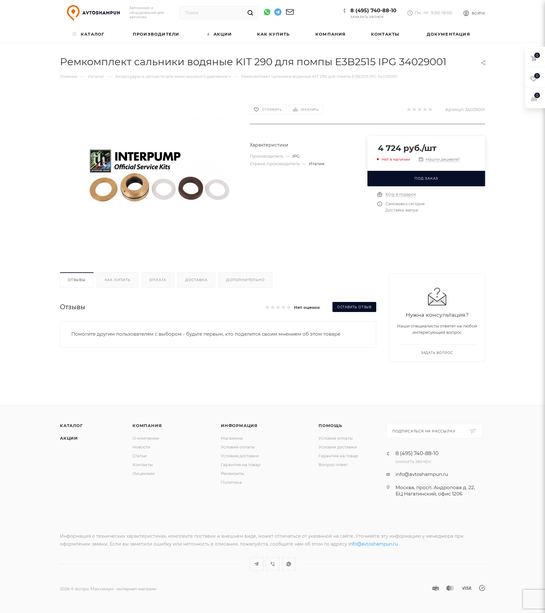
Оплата (157, 280)
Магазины (232, 438)
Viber (272, 564)
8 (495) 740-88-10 (373, 11)
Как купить (118, 280)
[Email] (290, 14)
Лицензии (143, 473)
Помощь (330, 425)
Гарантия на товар (241, 464)
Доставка (196, 280)
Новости (141, 446)
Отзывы (77, 280)
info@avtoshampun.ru (422, 474)
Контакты (142, 464)
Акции (69, 438)
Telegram (256, 564)
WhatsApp (289, 564)
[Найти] (250, 12)
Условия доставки (240, 455)
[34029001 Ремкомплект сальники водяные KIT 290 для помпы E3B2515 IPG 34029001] (159, 175)
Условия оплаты (238, 446)
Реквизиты (232, 473)
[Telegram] (278, 13)
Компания (147, 425)
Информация (239, 425)
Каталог (71, 425)
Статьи (139, 455)
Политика (231, 482)
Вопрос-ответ (333, 464)
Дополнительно (245, 280)
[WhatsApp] (267, 12)
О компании (145, 438)
